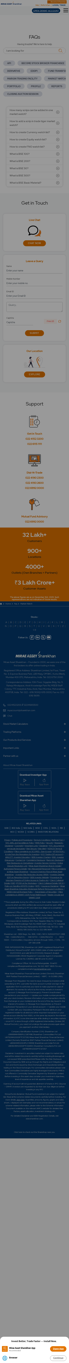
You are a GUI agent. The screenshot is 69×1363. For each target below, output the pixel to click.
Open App (58, 1348)
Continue (58, 1357)
